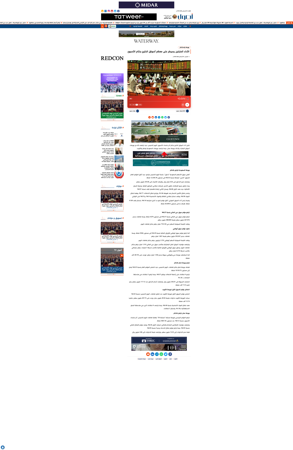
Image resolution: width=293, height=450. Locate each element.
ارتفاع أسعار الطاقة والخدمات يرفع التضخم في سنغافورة (68, 22)
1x (136, 105)
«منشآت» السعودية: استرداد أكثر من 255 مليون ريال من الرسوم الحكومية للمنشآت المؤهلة (164, 22)
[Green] (112, 26)
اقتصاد (146, 26)
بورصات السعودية (141, 359)
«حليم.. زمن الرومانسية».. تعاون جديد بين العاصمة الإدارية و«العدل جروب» (28, 22)
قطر (170, 359)
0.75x (140, 105)
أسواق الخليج (158, 359)
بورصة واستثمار (163, 26)
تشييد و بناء (153, 26)
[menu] (130, 26)
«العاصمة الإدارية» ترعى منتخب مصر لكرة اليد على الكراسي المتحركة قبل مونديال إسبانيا (111, 22)
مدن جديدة (172, 26)
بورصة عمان (150, 359)
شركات (179, 26)
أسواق (165, 359)
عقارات (185, 26)
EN (106, 26)
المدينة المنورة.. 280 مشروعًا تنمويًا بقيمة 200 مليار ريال (240, 22)
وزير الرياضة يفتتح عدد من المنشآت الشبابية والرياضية (207, 22)
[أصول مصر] (185, 17)
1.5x (134, 105)
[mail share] (152, 117)
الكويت (175, 359)
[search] (102, 26)
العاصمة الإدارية (137, 26)
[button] (114, 119)
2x (130, 105)
